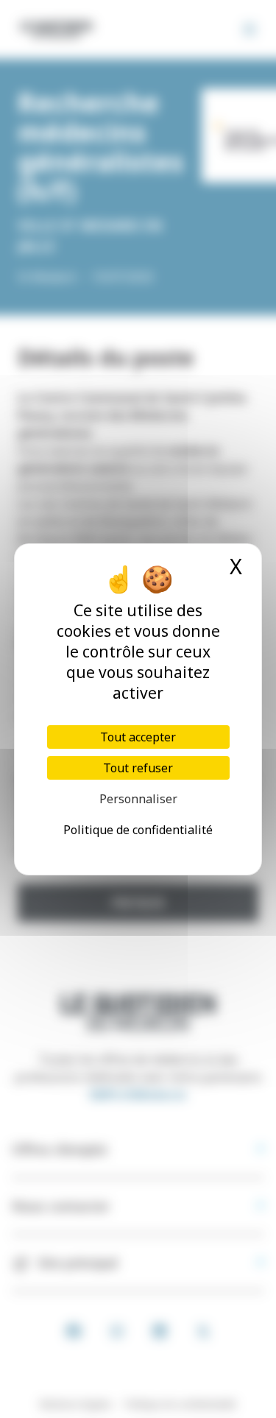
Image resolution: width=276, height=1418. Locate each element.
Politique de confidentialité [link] (138, 830)
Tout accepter (138, 737)
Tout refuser (138, 768)
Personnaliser (138, 799)
